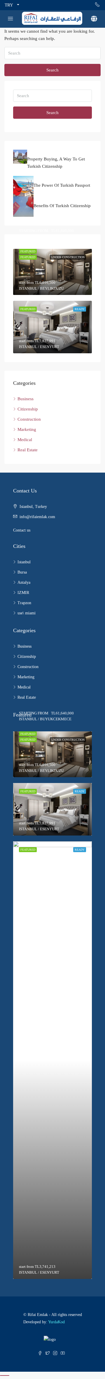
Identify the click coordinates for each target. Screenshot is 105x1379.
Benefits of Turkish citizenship (62, 205)
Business (26, 398)
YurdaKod (56, 1322)
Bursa (22, 572)
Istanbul (24, 562)
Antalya (24, 582)
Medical (25, 439)
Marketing (27, 429)
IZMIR (23, 592)
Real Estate (28, 450)
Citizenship (28, 409)
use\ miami (27, 613)
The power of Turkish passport (62, 185)
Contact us (21, 530)
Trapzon (24, 603)
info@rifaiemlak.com (37, 517)
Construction (29, 419)
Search (52, 70)
